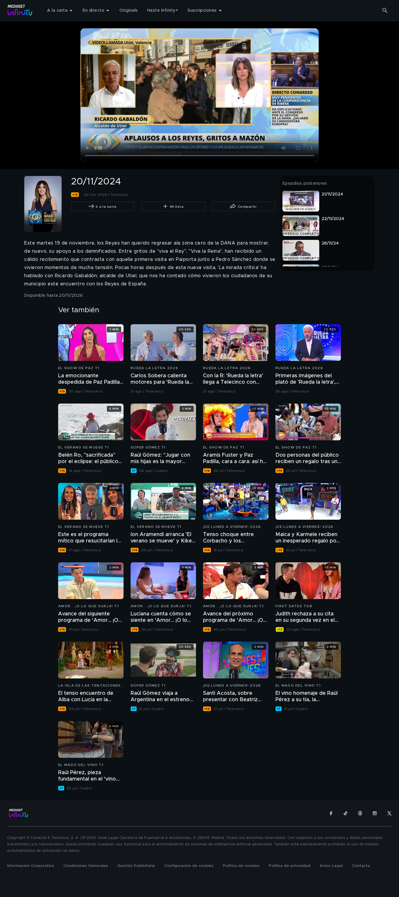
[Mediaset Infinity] (20, 10)
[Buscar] (384, 10)
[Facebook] (331, 813)
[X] (389, 813)
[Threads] (360, 813)
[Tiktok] (345, 813)
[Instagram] (374, 813)
